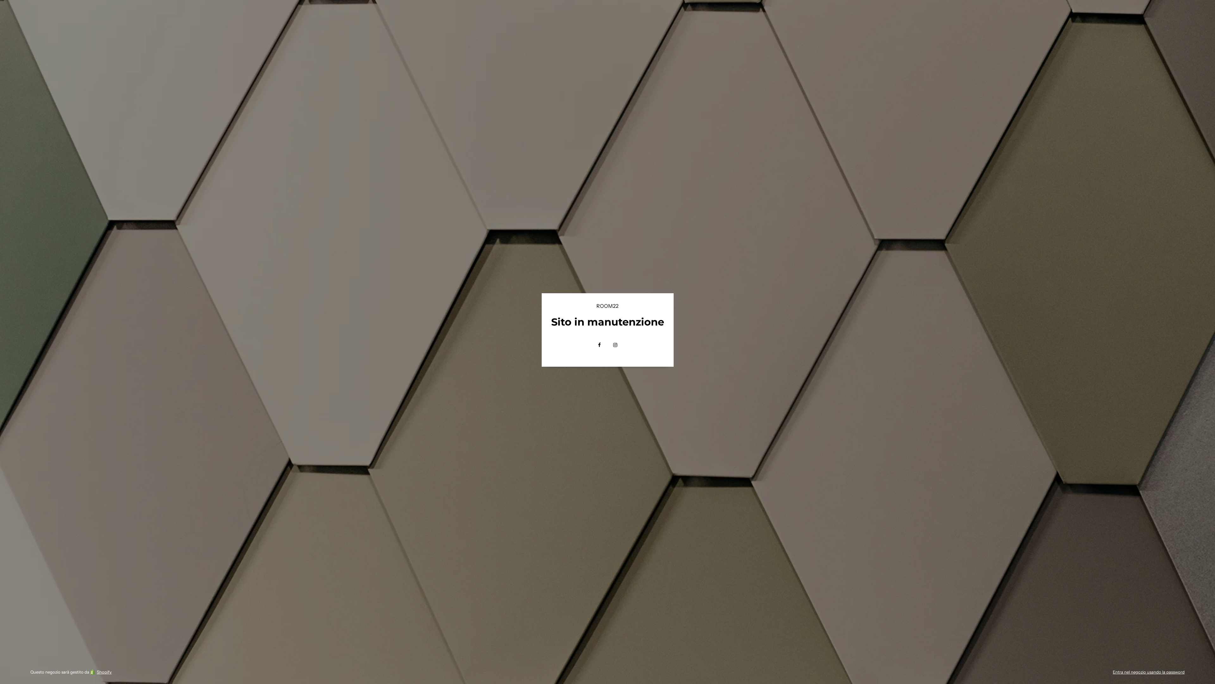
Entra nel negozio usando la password (1149, 671)
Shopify (104, 671)
